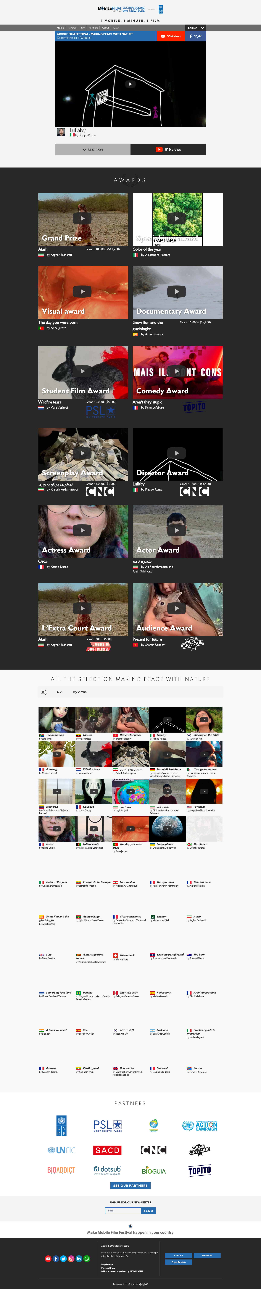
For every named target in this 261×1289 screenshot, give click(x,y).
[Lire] (130, 84)
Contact (178, 1255)
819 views (173, 149)
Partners (93, 28)
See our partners (130, 1186)
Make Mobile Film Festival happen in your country (130, 1232)
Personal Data (108, 1268)
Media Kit (207, 1255)
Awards (72, 28)
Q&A (116, 28)
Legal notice (107, 1264)
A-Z (59, 691)
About (105, 28)
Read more (95, 149)
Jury (83, 28)
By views (80, 691)
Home (60, 28)
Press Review (178, 1262)
